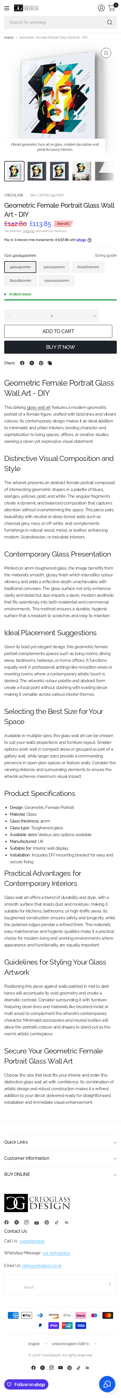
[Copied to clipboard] (49, 363)
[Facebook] (8, 1222)
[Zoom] (106, 53)
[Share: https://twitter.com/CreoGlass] (31, 363)
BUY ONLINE (17, 1174)
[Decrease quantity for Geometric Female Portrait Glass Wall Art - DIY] (9, 315)
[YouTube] (38, 1223)
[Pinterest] (48, 1222)
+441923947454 (32, 1241)
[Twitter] (18, 1222)
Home (9, 37)
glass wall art (39, 407)
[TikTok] (58, 1222)
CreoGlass (13, 195)
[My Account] (101, 8)
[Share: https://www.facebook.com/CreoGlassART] (22, 363)
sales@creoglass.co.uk (41, 1265)
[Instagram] (28, 1222)
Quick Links (16, 1142)
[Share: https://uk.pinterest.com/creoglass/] (41, 363)
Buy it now (60, 347)
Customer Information (26, 1158)
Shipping (28, 231)
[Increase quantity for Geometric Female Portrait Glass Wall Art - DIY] (94, 315)
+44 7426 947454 (56, 1253)
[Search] (110, 22)
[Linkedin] (68, 1222)
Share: (9, 363)
